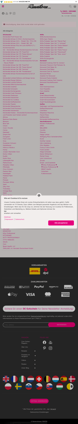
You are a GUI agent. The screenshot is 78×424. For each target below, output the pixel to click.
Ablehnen (7, 217)
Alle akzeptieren (61, 223)
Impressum (9, 219)
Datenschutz (19, 219)
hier (5, 211)
